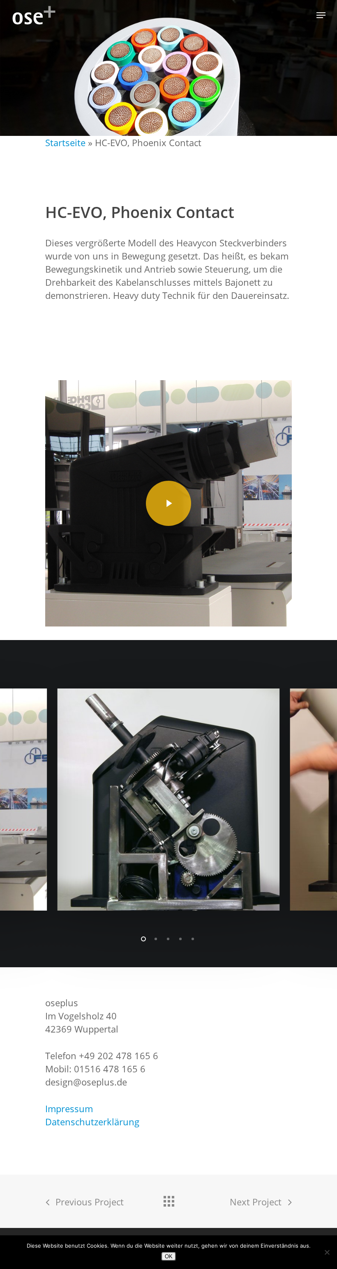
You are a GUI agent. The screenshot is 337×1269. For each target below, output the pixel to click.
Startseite (65, 142)
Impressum (69, 1108)
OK (169, 1256)
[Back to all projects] (168, 1199)
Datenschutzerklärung (92, 1121)
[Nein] (327, 1252)
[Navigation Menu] (320, 15)
